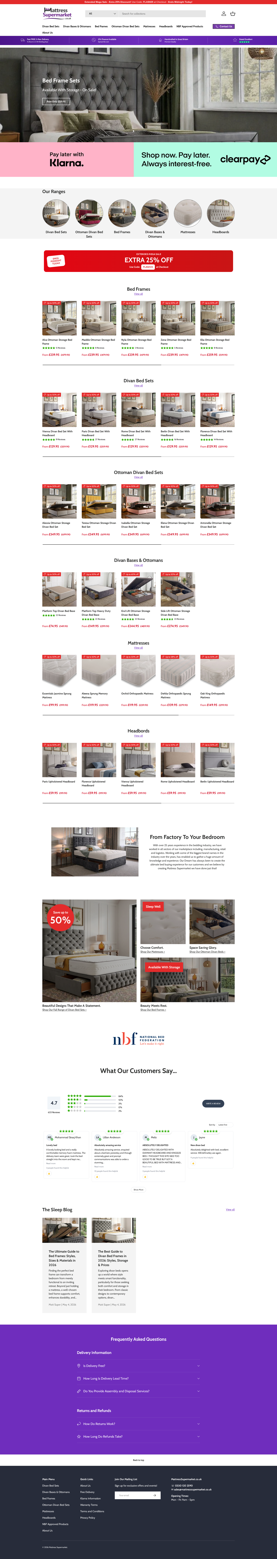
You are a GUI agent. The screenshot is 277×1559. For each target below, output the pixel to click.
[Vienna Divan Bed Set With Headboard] (59, 410)
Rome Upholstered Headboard (178, 781)
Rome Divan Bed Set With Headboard (136, 433)
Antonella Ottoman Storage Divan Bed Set (215, 524)
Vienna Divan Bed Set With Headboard (57, 433)
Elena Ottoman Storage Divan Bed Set (177, 524)
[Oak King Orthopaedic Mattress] (217, 672)
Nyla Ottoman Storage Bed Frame (136, 341)
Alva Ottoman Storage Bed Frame (57, 341)
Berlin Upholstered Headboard (217, 781)
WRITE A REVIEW (213, 1103)
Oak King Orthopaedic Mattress (212, 695)
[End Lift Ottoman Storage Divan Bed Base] (138, 589)
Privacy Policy (87, 1517)
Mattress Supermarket (58, 1547)
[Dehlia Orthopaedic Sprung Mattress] (178, 672)
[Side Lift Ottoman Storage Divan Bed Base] (178, 589)
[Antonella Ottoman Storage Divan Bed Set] (217, 501)
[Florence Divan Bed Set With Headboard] (217, 410)
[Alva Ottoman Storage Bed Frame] (59, 318)
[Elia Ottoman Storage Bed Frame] (217, 318)
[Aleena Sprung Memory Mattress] (99, 672)
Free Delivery (87, 1492)
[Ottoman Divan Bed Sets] (89, 213)
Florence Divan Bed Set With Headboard (216, 433)
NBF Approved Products (189, 26)
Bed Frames (101, 26)
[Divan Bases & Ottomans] (155, 213)
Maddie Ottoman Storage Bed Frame (98, 341)
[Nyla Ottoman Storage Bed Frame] (138, 318)
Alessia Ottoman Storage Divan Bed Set (56, 524)
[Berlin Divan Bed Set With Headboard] (178, 410)
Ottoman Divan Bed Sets (125, 26)
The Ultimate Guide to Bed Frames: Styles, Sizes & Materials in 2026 (64, 1258)
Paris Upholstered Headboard (58, 781)
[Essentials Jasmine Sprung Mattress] (59, 672)
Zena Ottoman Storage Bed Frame (176, 341)
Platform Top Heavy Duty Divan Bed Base (96, 612)
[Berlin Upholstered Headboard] (217, 760)
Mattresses (149, 26)
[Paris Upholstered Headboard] (59, 760)
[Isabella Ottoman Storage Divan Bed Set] (138, 501)
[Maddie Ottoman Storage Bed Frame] (99, 318)
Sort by (212, 1125)
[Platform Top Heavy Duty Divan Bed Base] (99, 589)
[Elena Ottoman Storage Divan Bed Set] (178, 501)
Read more (50, 1163)
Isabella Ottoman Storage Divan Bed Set (135, 524)
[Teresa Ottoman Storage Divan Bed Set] (99, 501)
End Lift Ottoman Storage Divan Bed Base (135, 612)
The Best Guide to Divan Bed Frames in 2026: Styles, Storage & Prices (113, 1258)
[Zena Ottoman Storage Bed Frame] (178, 318)
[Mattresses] (187, 213)
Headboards (166, 26)
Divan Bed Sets (50, 26)
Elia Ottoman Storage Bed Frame (214, 341)
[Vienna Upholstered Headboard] (138, 760)
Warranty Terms (89, 1504)
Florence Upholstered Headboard (93, 783)
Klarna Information (90, 1498)
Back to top (138, 1460)
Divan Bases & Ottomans (77, 26)
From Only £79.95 (55, 101)
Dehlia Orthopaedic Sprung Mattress (176, 695)
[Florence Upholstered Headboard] (99, 760)
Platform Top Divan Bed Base (58, 611)
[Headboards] (221, 213)
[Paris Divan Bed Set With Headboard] (99, 410)
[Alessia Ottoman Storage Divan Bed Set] (59, 501)
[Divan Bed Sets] (56, 213)
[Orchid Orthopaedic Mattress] (138, 672)
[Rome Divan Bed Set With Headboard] (138, 410)
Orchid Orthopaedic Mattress (137, 693)
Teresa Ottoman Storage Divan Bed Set (99, 524)
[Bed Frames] (122, 213)
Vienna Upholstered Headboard (132, 783)
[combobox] (145, 13)
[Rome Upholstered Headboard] (178, 760)
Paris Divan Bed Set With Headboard (96, 433)
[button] (232, 13)
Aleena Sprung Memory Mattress (95, 695)
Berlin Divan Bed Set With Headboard (175, 433)
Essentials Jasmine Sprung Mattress (56, 695)
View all (138, 293)
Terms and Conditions (92, 1511)
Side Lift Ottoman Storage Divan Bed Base (175, 612)
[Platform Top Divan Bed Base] (59, 589)
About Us (47, 32)
